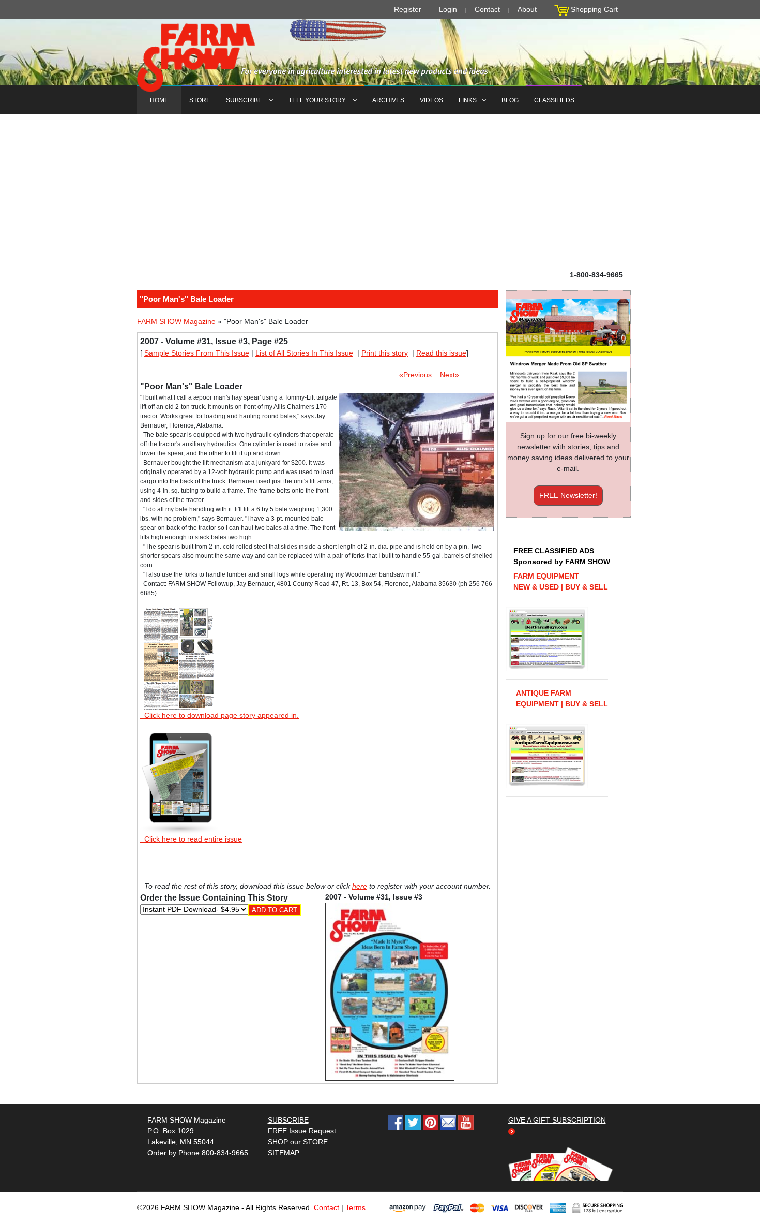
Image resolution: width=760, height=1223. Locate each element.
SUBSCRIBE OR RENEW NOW (380, 613)
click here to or (378, 636)
